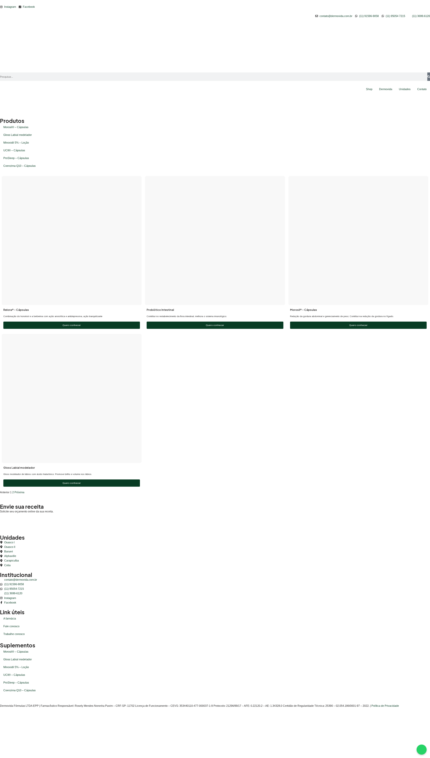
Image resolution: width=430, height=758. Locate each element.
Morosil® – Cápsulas (15, 127)
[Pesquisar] (428, 76)
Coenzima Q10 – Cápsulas (19, 165)
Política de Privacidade (385, 705)
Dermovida (385, 89)
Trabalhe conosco (14, 634)
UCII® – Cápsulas (14, 150)
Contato (422, 89)
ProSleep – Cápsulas (16, 158)
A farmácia (9, 618)
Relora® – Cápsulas (16, 310)
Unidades (405, 89)
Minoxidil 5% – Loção (16, 142)
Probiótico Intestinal (160, 310)
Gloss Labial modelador (17, 134)
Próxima (19, 492)
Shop (369, 89)
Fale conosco (11, 626)
